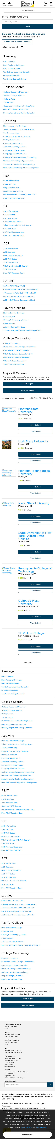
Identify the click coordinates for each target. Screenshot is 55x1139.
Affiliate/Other (9, 1066)
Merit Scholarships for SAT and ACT (19, 296)
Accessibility (9, 1074)
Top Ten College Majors (13, 95)
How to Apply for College (14, 126)
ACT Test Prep (9, 269)
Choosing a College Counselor (16, 350)
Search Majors (27, 384)
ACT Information (10, 249)
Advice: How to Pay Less (14, 327)
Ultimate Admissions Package (16, 357)
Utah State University (33, 441)
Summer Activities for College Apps (19, 164)
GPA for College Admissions (15, 109)
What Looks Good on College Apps (18, 129)
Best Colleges (9, 61)
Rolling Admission (11, 140)
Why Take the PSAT (11, 188)
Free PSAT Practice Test (13, 198)
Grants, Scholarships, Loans (15, 320)
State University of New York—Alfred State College (35, 535)
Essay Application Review (14, 154)
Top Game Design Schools (14, 79)
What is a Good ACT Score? (15, 266)
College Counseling (11, 343)
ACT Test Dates (10, 259)
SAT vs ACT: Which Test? (14, 286)
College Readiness (11, 1060)
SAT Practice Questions (13, 232)
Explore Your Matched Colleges (17, 42)
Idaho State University (33, 503)
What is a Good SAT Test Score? (17, 225)
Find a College (27, 10)
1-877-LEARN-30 (10, 1026)
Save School (35, 425)
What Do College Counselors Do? (17, 354)
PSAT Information (11, 181)
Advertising (8, 1064)
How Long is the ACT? (13, 256)
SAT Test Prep (9, 229)
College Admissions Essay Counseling (19, 157)
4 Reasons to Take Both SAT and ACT (19, 293)
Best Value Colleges (12, 68)
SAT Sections (9, 215)
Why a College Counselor (14, 361)
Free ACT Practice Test (13, 273)
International (9, 1062)
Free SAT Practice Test (13, 236)
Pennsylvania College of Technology (35, 570)
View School (35, 431)
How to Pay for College (13, 313)
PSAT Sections (9, 184)
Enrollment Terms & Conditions (16, 1072)
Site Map (10, 1099)
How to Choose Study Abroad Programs (21, 168)
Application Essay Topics (14, 147)
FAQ (6, 1028)
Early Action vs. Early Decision (16, 136)
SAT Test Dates (10, 218)
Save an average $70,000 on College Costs (22, 330)
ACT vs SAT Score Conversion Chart (19, 300)
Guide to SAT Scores (12, 222)
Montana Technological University (34, 472)
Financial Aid (9, 316)
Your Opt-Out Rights (34, 1097)
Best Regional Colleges (13, 65)
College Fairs (9, 99)
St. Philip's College (31, 633)
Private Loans (9, 323)
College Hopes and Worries (15, 92)
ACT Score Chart (10, 263)
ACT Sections (9, 252)
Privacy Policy (26, 1127)
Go (50, 1084)
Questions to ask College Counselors (19, 347)
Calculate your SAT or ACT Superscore (20, 289)
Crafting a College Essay (14, 150)
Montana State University (28, 410)
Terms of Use (41, 1127)
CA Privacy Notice (24, 1094)
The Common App (11, 133)
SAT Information (10, 211)
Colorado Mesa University (28, 602)
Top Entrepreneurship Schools (16, 72)
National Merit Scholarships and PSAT (19, 195)
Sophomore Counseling (13, 364)
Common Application (12, 143)
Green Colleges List (11, 75)
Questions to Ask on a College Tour (18, 106)
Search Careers (27, 390)
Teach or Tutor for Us (12, 1058)
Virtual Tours (8, 102)
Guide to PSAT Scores (13, 191)
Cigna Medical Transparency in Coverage (14, 1077)
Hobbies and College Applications (18, 161)
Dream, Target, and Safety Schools (18, 113)
